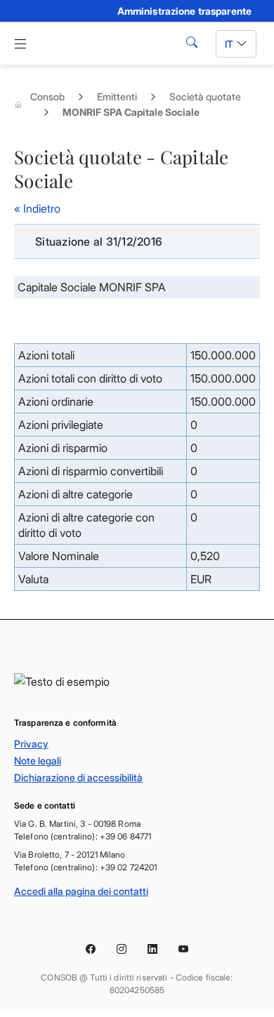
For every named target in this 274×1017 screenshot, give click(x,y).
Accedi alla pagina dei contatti (81, 891)
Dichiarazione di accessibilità (78, 777)
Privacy (31, 744)
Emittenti (117, 96)
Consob (47, 96)
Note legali (37, 760)
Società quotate (205, 96)
